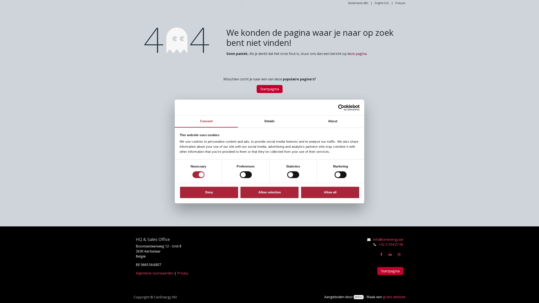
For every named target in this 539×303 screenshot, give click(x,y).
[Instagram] (399, 254)
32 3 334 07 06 (392, 244)
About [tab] (332, 121)
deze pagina (357, 53)
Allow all (330, 192)
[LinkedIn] (390, 254)
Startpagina (269, 89)
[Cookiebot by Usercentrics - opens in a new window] (341, 107)
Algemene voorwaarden (154, 273)
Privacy (182, 273)
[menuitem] (358, 3)
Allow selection (269, 192)
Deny (209, 192)
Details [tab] (269, 121)
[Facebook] (381, 254)
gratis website (394, 297)
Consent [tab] (206, 121)
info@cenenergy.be (388, 239)
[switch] (246, 174)
